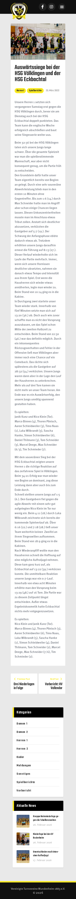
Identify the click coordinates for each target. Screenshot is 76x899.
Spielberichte (35, 91)
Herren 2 (22, 748)
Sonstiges (24, 774)
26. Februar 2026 (42, 824)
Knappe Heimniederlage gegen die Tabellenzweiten (46, 818)
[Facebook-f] (43, 7)
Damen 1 (22, 723)
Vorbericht (24, 790)
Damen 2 (22, 732)
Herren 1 (20, 91)
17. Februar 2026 (42, 860)
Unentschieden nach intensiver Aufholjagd (46, 854)
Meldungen (24, 765)
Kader (20, 757)
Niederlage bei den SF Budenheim (43, 836)
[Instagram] (51, 7)
